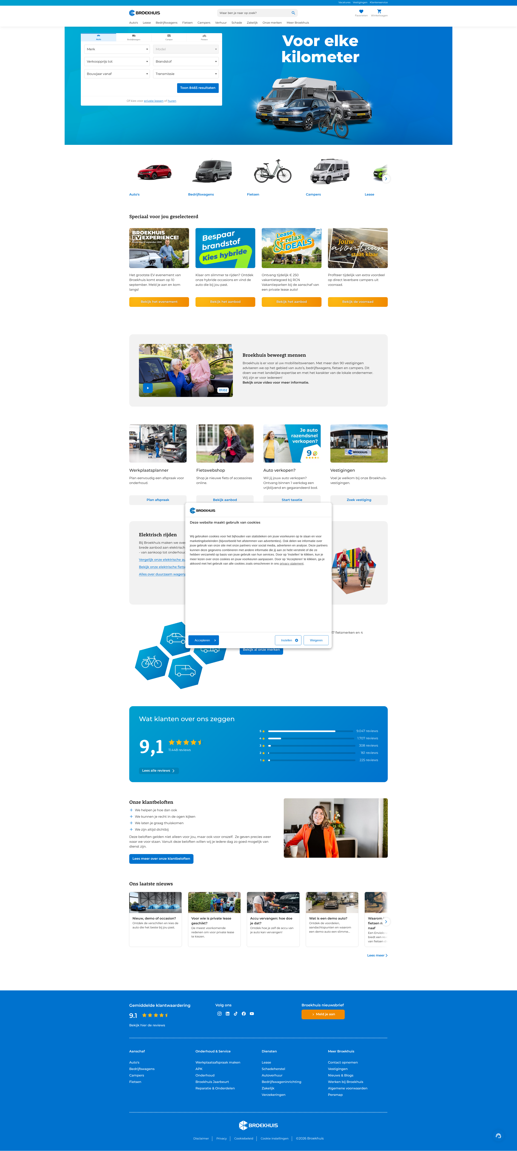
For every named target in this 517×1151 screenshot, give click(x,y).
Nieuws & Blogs (340, 1075)
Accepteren (202, 640)
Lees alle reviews (156, 771)
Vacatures (344, 2)
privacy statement (292, 563)
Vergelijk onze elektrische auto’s (165, 560)
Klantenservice (379, 2)
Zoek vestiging (359, 500)
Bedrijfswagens (201, 195)
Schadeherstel (273, 1069)
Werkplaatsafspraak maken (217, 1063)
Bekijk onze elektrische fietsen (164, 567)
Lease (369, 195)
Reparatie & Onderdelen (215, 1088)
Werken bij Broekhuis (345, 1082)
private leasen (154, 101)
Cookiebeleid (243, 1138)
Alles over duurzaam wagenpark (165, 574)
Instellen (286, 640)
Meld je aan (325, 1014)
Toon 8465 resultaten (197, 88)
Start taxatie (292, 500)
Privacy (221, 1138)
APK (199, 1069)
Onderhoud (204, 1075)
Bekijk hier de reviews (147, 1025)
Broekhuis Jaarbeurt (212, 1082)
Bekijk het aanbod (225, 302)
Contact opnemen (343, 1063)
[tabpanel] (151, 73)
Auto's (134, 195)
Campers (313, 195)
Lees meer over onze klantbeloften (161, 859)
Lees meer (376, 955)
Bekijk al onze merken (261, 650)
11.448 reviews (179, 750)
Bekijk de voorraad (357, 302)
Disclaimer (201, 1138)
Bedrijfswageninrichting (281, 1082)
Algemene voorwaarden (348, 1088)
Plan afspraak (158, 500)
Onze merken (272, 22)
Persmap (335, 1095)
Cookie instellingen (275, 1138)
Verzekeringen (274, 1095)
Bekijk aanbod (225, 500)
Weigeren (316, 640)
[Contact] (498, 1135)
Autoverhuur (272, 1075)
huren (172, 101)
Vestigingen (360, 2)
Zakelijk (268, 1088)
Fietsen (253, 195)
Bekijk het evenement (159, 302)
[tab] (98, 37)
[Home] (144, 13)
